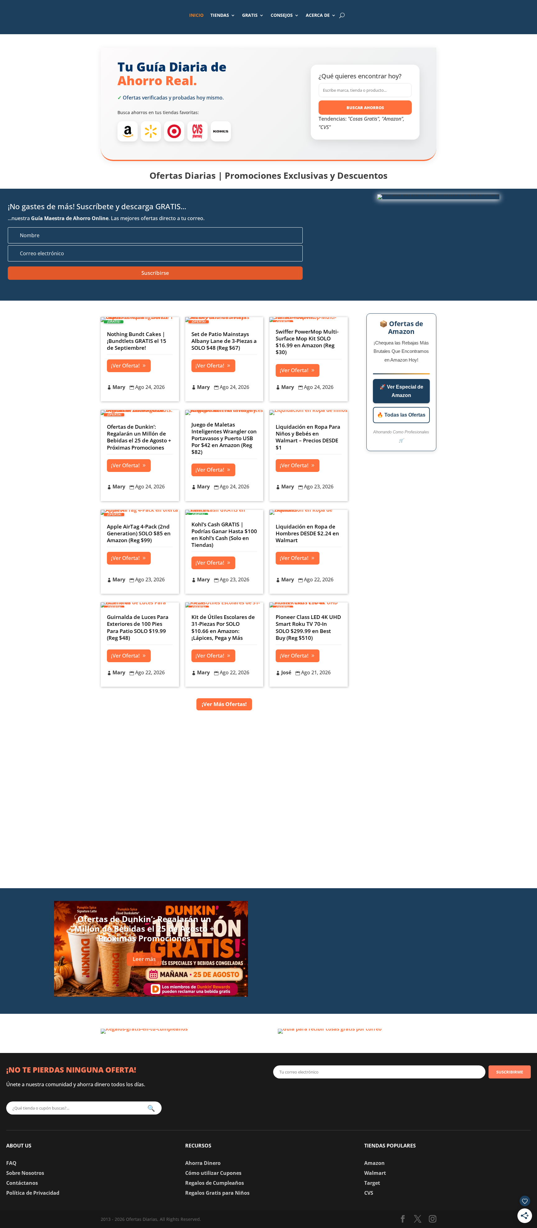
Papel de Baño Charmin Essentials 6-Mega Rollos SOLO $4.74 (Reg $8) (389, 946)
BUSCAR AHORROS (365, 107)
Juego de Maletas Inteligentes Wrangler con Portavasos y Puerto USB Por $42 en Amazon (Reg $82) (224, 438)
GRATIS (250, 15)
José (286, 672)
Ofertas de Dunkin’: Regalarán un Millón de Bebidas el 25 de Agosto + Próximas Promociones (139, 437)
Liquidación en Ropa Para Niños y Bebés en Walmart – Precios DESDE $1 (308, 437)
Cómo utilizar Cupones (213, 1173)
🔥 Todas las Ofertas (401, 415)
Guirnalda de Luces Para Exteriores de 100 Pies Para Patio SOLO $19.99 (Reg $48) (137, 627)
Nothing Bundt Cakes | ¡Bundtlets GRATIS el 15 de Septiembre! (136, 340)
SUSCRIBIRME (509, 1072)
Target (372, 1183)
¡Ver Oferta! (125, 365)
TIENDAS (219, 15)
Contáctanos (22, 1183)
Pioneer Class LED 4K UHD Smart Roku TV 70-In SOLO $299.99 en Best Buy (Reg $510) (308, 627)
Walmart (375, 1173)
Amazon (374, 1163)
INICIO (196, 15)
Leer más (144, 959)
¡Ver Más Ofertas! (224, 704)
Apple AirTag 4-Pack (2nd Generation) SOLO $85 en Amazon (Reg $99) (139, 533)
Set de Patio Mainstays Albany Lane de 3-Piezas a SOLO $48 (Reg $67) (224, 340)
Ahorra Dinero (203, 1163)
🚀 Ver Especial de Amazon (401, 391)
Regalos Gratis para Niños (217, 1192)
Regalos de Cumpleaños (214, 1183)
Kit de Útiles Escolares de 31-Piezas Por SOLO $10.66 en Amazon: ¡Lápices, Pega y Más (223, 627)
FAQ (11, 1163)
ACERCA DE (318, 15)
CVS (368, 1192)
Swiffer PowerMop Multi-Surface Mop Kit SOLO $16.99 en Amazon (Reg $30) (307, 342)
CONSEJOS (282, 15)
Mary (118, 387)
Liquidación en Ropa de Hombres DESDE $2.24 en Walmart (307, 533)
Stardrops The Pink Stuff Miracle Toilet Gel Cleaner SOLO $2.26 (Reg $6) (392, 986)
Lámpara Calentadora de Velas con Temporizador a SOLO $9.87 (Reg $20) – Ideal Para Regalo (392, 906)
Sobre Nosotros (25, 1173)
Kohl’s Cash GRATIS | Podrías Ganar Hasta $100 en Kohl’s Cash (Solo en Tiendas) (224, 534)
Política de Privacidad (32, 1192)
